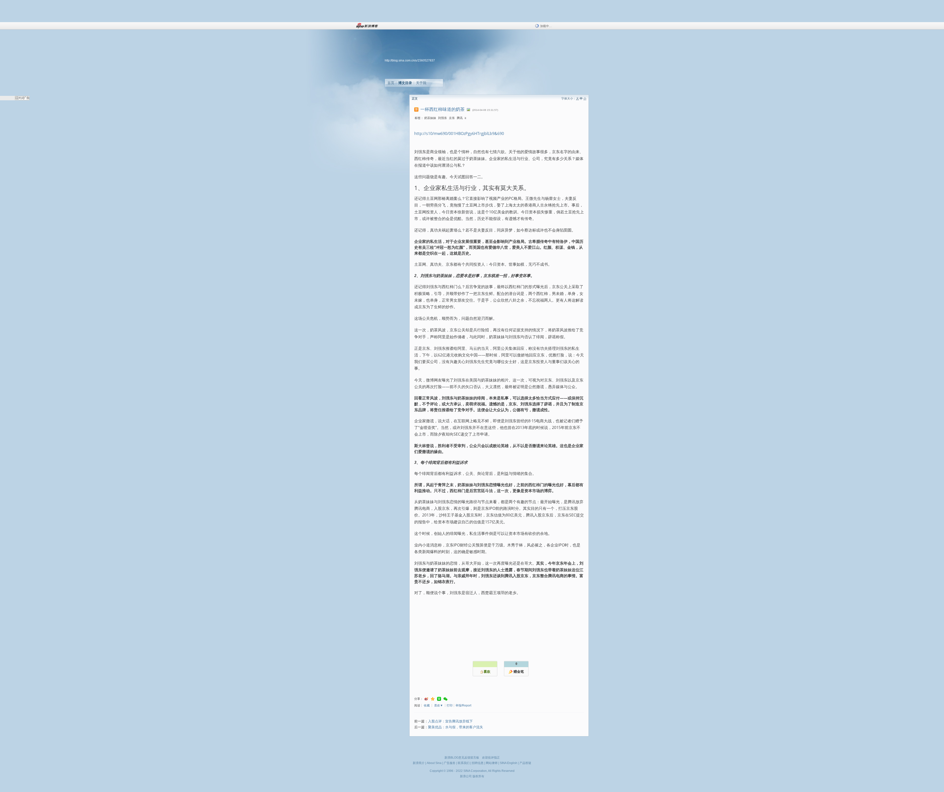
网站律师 (492, 763)
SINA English (508, 763)
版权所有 (478, 776)
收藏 (427, 705)
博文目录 (405, 83)
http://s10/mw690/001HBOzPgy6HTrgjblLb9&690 (459, 133)
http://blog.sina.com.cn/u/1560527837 (410, 60)
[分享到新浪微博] (426, 699)
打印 (450, 705)
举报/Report (463, 705)
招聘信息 (478, 763)
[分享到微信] (445, 699)
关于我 (421, 83)
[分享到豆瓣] (439, 699)
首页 (390, 83)
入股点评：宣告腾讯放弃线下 (450, 721)
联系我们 (464, 763)
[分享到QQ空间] (433, 699)
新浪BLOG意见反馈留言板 (461, 757)
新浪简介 (419, 763)
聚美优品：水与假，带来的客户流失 (455, 727)
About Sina (434, 763)
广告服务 (450, 763)
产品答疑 (525, 763)
